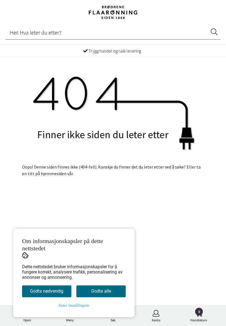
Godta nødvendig (46, 291)
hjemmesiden (53, 173)
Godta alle (101, 291)
